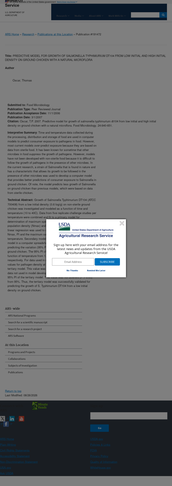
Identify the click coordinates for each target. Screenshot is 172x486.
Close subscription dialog (122, 223)
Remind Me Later (96, 270)
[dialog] (86, 248)
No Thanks (72, 270)
